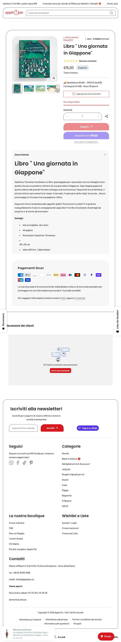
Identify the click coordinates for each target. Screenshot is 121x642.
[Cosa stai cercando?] (111, 13)
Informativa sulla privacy (57, 619)
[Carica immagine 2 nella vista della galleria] (29, 88)
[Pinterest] (31, 462)
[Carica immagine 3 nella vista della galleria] (40, 88)
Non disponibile (71, 101)
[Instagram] (11, 462)
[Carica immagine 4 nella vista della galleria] (52, 88)
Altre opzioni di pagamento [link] (86, 142)
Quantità (67, 109)
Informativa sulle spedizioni (56, 623)
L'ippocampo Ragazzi (71, 38)
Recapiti (77, 623)
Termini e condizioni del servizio (87, 619)
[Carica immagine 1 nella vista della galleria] (17, 88)
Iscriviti (50, 427)
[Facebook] (18, 462)
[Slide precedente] (58, 91)
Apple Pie (59, 612)
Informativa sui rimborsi (30, 619)
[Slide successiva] (58, 86)
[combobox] (71, 13)
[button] (107, 116)
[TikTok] (24, 462)
